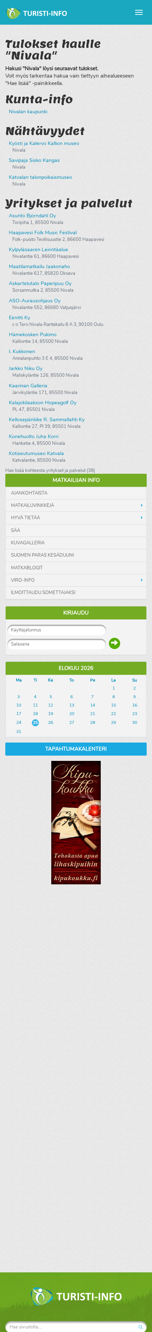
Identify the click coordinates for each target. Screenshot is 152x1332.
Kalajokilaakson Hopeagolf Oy (42, 402)
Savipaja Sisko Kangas (34, 160)
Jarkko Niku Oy (25, 368)
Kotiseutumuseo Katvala (36, 453)
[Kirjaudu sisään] (114, 643)
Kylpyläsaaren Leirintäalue (38, 249)
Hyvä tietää (25, 517)
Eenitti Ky (19, 317)
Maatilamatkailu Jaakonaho (39, 266)
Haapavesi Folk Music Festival (43, 232)
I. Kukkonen (22, 351)
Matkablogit (27, 567)
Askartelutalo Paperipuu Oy (40, 283)
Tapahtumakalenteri (76, 748)
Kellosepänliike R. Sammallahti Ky (46, 419)
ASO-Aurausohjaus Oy (34, 300)
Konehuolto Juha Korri (33, 436)
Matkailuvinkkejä (32, 505)
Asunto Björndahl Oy (32, 215)
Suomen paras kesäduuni (42, 555)
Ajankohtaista (29, 493)
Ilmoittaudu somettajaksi (43, 592)
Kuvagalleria (28, 542)
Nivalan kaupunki (28, 111)
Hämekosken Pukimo (33, 334)
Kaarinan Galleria (28, 385)
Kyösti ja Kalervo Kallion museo (44, 143)
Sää (15, 530)
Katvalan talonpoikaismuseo (40, 177)
